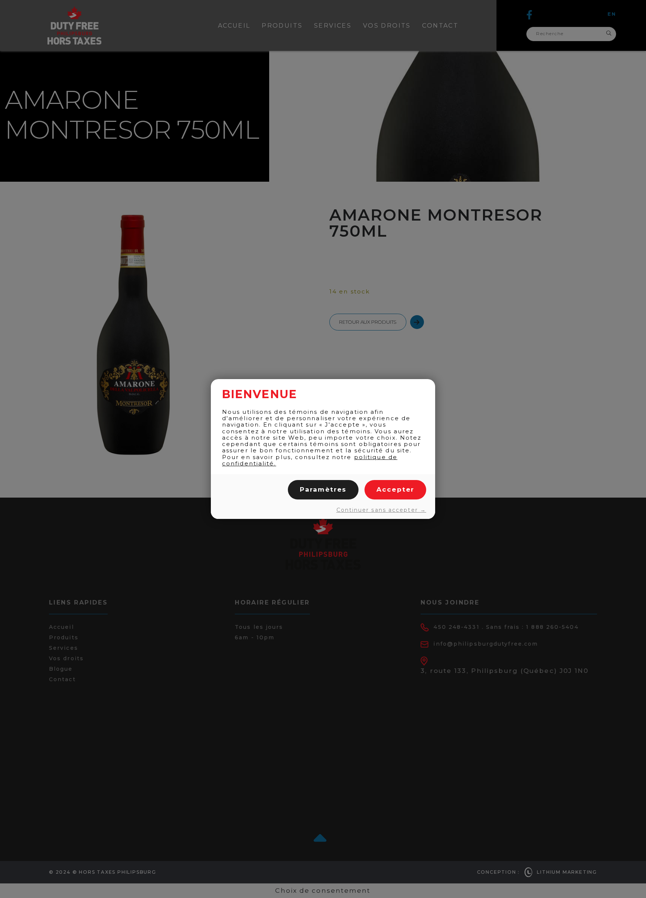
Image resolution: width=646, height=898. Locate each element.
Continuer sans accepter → (381, 510)
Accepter (395, 489)
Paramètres (323, 489)
